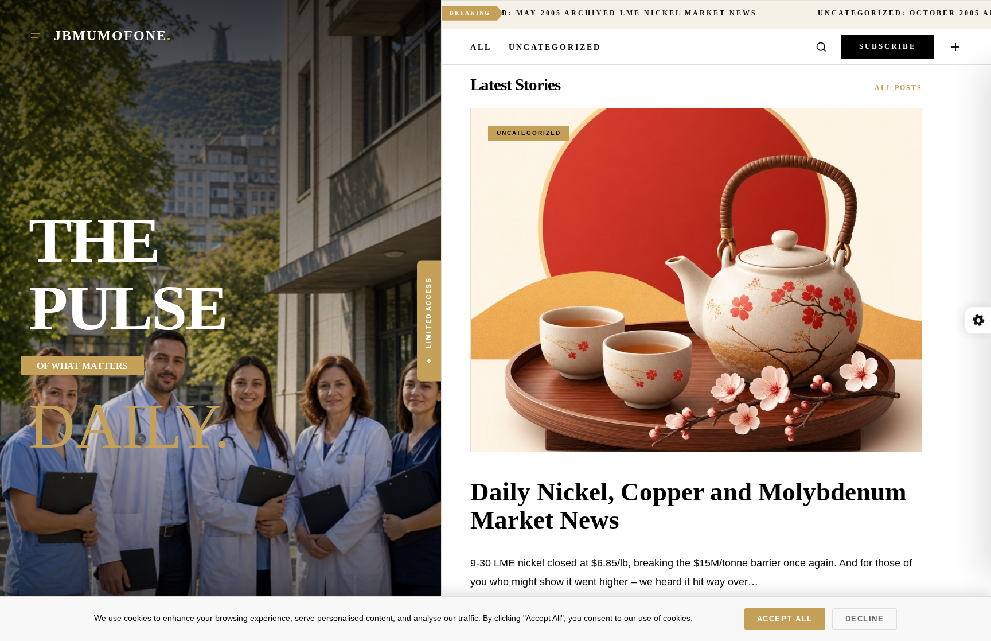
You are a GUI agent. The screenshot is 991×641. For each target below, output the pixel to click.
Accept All (785, 619)
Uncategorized (555, 47)
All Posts (898, 88)
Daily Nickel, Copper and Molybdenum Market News (688, 505)
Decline (864, 619)
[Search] (821, 47)
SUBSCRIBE (887, 46)
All (480, 47)
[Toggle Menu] (35, 35)
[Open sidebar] (955, 47)
